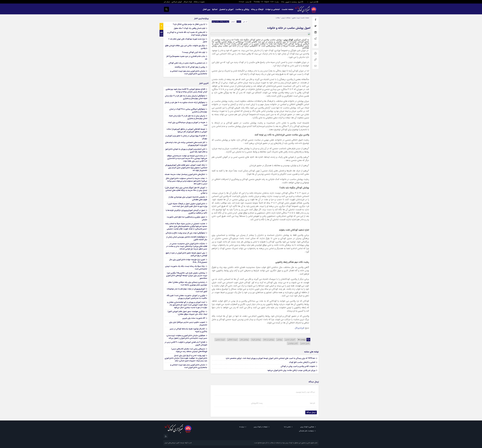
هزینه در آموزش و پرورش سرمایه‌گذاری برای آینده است (187, 123)
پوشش (279, 339)
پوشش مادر (244, 339)
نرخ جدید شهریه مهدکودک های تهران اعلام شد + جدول (187, 40)
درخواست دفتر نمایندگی (306, 431)
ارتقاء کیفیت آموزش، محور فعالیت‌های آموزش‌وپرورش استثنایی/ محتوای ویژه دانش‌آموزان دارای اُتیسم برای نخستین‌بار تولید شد (186, 168)
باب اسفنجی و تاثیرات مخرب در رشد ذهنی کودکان (186, 63)
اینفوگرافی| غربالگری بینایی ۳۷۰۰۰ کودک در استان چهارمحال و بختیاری (188, 110)
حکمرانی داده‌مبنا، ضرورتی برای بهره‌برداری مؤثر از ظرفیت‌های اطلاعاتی (188, 198)
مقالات (278, 18)
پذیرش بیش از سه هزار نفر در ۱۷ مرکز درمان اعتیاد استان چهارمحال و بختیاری (188, 117)
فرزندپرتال (299, 328)
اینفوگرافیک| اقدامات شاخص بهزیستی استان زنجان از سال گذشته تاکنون (186, 238)
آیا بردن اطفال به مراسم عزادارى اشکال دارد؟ (189, 24)
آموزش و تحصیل (226, 9)
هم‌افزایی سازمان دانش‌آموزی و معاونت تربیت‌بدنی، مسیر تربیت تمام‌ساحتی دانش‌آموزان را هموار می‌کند (186, 337)
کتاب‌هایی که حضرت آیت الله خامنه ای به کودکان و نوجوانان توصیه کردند (187, 33)
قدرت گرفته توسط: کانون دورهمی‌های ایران (178, 443)
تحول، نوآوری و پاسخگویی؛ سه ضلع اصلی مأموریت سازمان (187, 218)
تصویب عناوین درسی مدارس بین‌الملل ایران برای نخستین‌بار (188, 323)
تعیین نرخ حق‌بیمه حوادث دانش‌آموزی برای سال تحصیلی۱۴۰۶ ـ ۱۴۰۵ (188, 261)
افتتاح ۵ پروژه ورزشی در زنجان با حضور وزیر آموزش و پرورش (186, 137)
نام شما (312, 403)
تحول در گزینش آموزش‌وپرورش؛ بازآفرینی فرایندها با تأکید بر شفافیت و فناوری (186, 211)
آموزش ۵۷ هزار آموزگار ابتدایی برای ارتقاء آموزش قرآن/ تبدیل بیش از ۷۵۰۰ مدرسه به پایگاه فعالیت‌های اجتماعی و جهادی (186, 190)
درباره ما (241, 427)
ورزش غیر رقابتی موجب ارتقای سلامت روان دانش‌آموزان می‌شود (291, 370)
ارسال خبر (167, 2)
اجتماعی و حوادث (272, 9)
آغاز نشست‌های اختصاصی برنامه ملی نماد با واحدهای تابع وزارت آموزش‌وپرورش (186, 143)
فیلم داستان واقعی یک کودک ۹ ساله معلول (189, 28)
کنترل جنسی (305, 343)
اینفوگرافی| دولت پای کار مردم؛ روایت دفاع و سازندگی (185, 233)
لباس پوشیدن (292, 343)
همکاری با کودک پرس (307, 427)
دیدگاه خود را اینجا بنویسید (305, 392)
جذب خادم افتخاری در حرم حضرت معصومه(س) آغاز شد (186, 57)
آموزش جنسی (290, 339)
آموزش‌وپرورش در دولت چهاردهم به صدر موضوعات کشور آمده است (187, 290)
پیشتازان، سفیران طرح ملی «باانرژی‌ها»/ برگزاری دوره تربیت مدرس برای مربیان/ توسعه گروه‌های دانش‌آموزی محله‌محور (186, 276)
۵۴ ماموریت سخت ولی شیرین (193, 318)
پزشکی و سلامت (242, 9)
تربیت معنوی (296, 18)
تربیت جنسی (220, 339)
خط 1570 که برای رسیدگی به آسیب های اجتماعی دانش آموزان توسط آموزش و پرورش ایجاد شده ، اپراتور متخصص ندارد (270, 358)
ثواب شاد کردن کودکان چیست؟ (193, 52)
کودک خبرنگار (188, 2)
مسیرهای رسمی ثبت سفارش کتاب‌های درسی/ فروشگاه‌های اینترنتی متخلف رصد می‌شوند (189, 350)
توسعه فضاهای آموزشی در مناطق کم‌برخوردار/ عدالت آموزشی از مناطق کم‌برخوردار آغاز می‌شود (186, 130)
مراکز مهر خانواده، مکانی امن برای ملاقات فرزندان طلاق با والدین (186, 47)
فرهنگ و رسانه (257, 9)
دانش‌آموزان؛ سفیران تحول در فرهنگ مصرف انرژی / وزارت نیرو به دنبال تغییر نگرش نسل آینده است (187, 205)
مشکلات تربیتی (285, 18)
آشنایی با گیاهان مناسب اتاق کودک (302, 362)
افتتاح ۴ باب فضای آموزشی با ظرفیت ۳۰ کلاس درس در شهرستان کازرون (186, 343)
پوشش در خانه (269, 339)
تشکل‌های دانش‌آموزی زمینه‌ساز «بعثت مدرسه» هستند (185, 174)
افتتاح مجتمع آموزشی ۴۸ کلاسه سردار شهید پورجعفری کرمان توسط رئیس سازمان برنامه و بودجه (186, 90)
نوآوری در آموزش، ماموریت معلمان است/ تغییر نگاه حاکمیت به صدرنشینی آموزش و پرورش (187, 297)
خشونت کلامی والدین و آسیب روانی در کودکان (298, 366)
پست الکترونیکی (256, 403)
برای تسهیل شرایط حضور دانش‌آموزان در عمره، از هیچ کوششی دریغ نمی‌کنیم (186, 254)
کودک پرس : (287, 39)
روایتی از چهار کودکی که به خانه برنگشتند (190, 67)
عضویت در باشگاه (199, 2)
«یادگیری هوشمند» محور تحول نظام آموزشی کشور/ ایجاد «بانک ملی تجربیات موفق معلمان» (187, 313)
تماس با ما (287, 427)
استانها (214, 9)
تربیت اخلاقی (232, 339)
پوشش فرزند (256, 339)
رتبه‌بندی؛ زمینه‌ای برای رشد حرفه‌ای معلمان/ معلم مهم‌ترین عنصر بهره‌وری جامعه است (187, 283)
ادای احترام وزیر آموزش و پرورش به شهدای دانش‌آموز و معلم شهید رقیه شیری (186, 150)
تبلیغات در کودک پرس (261, 427)
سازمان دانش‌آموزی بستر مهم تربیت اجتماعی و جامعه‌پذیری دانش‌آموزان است (188, 72)
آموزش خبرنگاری (177, 2)
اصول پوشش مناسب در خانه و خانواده (288, 28)
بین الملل (206, 9)
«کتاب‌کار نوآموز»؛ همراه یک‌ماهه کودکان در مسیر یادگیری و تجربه (188, 330)
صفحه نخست (287, 9)
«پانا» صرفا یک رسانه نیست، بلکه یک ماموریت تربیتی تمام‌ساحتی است (186, 267)
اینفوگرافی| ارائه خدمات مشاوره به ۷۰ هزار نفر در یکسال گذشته (186, 103)
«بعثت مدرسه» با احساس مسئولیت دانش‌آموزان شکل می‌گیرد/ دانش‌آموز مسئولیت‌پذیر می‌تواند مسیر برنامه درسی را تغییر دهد (186, 181)
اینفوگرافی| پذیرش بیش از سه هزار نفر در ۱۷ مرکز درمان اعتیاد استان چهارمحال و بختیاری (186, 97)
